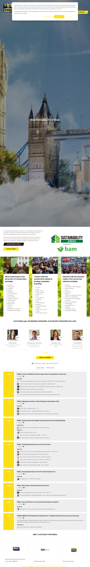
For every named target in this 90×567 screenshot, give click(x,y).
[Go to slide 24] (62, 566)
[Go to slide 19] (53, 566)
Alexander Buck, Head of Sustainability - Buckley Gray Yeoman (34, 427)
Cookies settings (48, 16)
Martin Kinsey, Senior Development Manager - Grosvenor (33, 435)
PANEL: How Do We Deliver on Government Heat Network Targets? (38, 502)
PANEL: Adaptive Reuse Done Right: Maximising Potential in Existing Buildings (41, 420)
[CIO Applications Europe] (45, 552)
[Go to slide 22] (59, 566)
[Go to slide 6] (31, 566)
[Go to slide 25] (64, 566)
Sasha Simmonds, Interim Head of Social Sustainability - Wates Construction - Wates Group (41, 386)
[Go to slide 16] (48, 566)
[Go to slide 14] (45, 566)
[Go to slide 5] (29, 566)
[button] (13, 244)
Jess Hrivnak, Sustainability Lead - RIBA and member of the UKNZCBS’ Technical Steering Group (42, 381)
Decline (70, 16)
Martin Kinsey (77, 343)
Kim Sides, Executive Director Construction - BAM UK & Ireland (34, 437)
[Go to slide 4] (27, 566)
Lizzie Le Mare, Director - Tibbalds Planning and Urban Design (34, 411)
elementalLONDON (53, 363)
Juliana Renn (56, 343)
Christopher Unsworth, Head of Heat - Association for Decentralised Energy (37, 509)
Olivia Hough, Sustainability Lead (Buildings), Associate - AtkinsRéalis (36, 392)
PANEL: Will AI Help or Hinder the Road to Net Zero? (33, 485)
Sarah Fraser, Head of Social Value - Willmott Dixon (32, 389)
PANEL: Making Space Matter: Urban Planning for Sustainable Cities (38, 401)
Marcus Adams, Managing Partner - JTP (29, 408)
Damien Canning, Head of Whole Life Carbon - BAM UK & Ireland (35, 457)
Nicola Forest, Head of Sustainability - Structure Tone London (34, 454)
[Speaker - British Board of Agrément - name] (34, 339)
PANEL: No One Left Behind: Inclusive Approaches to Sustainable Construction (41, 374)
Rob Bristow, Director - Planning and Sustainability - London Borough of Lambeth (39, 413)
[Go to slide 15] (47, 566)
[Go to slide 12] (42, 566)
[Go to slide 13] (43, 566)
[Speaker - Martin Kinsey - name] (77, 339)
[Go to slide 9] (37, 566)
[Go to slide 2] (24, 566)
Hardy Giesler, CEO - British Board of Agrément (31, 527)
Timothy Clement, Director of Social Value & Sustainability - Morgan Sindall (37, 384)
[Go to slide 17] (50, 566)
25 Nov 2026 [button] (40, 368)
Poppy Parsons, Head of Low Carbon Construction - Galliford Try (35, 459)
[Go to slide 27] (67, 566)
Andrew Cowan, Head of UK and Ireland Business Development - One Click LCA (39, 451)
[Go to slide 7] (33, 566)
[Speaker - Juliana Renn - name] (56, 339)
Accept (59, 16)
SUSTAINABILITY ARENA (39, 363)
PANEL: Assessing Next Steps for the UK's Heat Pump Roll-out (36, 471)
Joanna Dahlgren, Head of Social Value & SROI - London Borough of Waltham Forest (40, 394)
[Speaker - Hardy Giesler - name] (12, 339)
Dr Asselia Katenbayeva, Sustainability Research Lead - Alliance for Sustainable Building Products (43, 495)
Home (37, 123)
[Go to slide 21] (57, 566)
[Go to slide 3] (26, 566)
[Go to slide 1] (22, 566)
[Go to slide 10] (38, 566)
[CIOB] (74, 552)
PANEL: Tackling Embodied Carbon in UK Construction (34, 444)
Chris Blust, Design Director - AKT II (28, 432)
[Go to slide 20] (55, 566)
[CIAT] (16, 552)
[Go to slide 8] (35, 566)
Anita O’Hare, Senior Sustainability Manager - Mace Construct (34, 465)
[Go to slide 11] (40, 566)
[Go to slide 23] (60, 566)
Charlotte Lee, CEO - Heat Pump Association (30, 478)
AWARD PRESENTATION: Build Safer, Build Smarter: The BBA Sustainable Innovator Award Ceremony (48, 516)
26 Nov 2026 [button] (50, 368)
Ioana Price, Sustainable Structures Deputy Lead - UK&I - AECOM (35, 492)
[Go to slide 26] (65, 566)
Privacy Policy (65, 8)
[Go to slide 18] (52, 566)
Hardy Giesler (12, 343)
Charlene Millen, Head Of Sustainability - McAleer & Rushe (33, 462)
